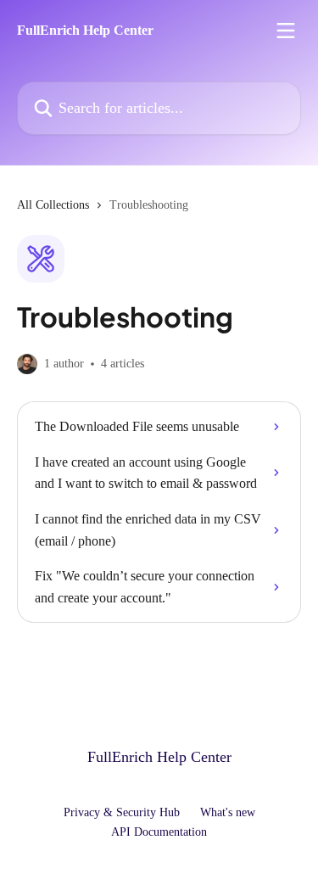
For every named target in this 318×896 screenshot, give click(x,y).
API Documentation (159, 832)
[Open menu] (286, 30)
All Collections (53, 205)
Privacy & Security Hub (122, 812)
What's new (227, 812)
